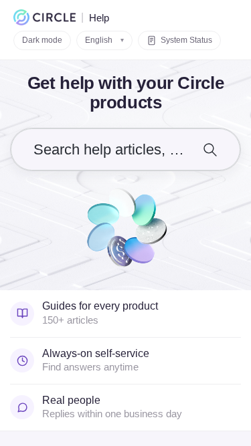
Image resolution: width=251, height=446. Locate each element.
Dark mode (42, 40)
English (104, 40)
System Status (186, 40)
